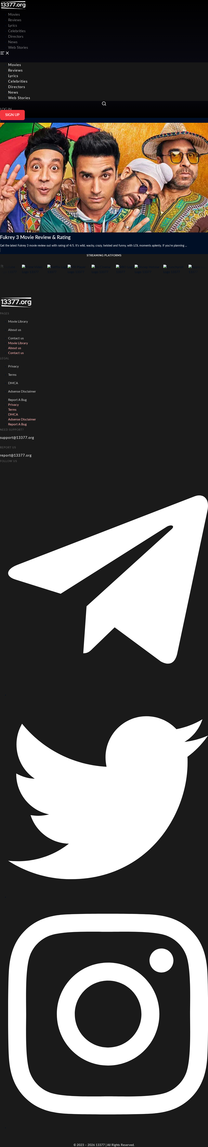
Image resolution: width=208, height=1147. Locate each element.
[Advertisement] (74, 9)
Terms (12, 374)
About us (14, 330)
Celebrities (17, 31)
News (12, 42)
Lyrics (12, 26)
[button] (104, 54)
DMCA (13, 383)
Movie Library (18, 321)
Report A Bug (17, 400)
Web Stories (18, 48)
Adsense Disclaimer (22, 391)
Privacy (13, 366)
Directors (15, 37)
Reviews (14, 20)
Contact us (16, 338)
